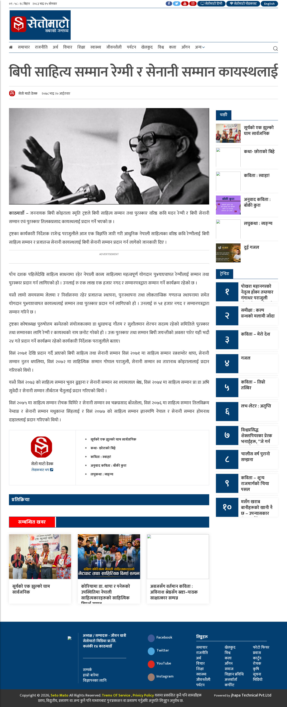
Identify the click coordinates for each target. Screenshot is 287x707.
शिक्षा (81, 47)
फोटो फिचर (261, 647)
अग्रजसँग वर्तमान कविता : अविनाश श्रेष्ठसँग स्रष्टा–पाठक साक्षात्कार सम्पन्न (174, 592)
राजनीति (41, 47)
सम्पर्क (87, 670)
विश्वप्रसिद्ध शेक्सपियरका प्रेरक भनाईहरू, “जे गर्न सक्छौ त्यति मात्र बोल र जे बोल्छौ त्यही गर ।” (256, 444)
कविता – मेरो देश (255, 334)
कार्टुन (257, 658)
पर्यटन (131, 47)
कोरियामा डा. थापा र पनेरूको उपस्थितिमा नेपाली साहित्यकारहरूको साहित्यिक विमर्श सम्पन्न (105, 595)
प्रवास (257, 653)
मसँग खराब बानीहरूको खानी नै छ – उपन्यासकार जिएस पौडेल (256, 510)
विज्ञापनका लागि (95, 680)
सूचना (257, 674)
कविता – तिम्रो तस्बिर (253, 385)
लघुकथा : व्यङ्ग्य (102, 474)
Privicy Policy (143, 695)
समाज (229, 669)
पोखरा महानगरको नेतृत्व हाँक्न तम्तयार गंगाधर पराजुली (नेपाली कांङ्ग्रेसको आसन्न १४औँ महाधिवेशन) (257, 301)
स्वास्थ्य (95, 47)
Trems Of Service (116, 695)
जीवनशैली (114, 47)
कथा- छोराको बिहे (103, 448)
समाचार (24, 47)
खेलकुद (147, 47)
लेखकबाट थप (40, 470)
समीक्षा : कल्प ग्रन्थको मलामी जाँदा (258, 313)
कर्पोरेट (229, 685)
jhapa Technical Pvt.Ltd (251, 695)
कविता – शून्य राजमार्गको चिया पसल (255, 483)
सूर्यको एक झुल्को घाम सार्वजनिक (113, 440)
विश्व (161, 47)
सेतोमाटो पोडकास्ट (245, 3)
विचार (67, 47)
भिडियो (258, 680)
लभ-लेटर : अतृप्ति (256, 406)
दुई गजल (251, 247)
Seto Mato (59, 695)
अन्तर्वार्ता (231, 680)
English (269, 3)
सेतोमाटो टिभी (213, 3)
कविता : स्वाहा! (101, 457)
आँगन (185, 47)
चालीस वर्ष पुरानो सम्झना (255, 457)
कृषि (256, 669)
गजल (245, 358)
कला (172, 47)
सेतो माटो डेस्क (27, 94)
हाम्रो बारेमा (91, 675)
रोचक (257, 663)
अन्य (198, 47)
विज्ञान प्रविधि (234, 674)
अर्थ (55, 47)
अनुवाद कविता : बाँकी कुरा (108, 466)
